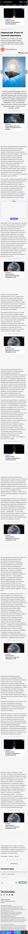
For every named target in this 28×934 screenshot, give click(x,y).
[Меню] (1, 2)
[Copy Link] (24, 932)
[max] (12, 894)
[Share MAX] (10, 932)
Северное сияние (19, 54)
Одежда (4, 54)
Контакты (3, 902)
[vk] (4, 894)
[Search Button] (24, 2)
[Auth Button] (26, 2)
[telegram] (6, 894)
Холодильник (8, 54)
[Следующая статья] (14, 886)
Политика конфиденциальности (8, 901)
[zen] (9, 894)
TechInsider (8, 2)
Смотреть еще (14, 218)
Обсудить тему (23, 52)
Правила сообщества (5, 899)
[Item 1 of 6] (14, 72)
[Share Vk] (3, 932)
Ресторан (13, 54)
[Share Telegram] (17, 932)
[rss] (1, 894)
